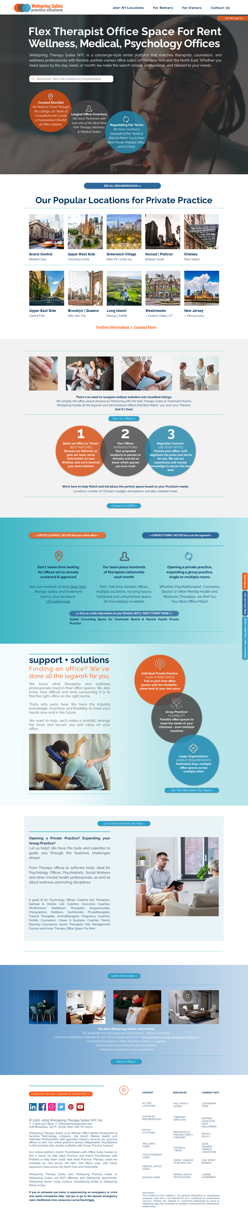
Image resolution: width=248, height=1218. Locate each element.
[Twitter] (61, 1107)
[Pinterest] (71, 1107)
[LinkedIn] (33, 1107)
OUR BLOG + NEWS (179, 1149)
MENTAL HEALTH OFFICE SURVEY (182, 1176)
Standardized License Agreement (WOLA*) (170, 1037)
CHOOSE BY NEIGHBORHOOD (151, 1118)
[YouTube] (80, 1107)
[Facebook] (42, 1107)
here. (91, 1200)
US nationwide (58, 601)
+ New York (77, 587)
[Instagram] (52, 1107)
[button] (128, 8)
